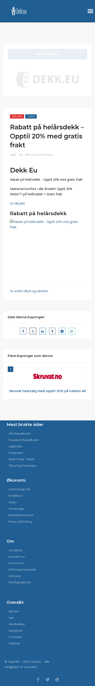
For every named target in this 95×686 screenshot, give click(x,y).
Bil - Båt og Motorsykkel (36, 154)
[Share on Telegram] (62, 331)
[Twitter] (48, 679)
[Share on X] (33, 331)
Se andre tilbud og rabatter (29, 291)
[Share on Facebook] (23, 331)
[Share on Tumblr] (52, 331)
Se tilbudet (17, 203)
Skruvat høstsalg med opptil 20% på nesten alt (47, 391)
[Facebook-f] (38, 679)
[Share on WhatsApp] (71, 331)
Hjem (13, 154)
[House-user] (57, 679)
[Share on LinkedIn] (42, 331)
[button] (90, 11)
